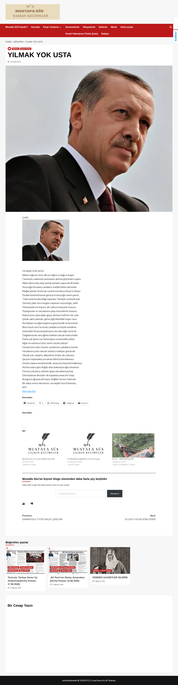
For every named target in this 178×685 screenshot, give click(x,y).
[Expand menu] (60, 27)
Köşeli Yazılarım (26, 567)
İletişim (105, 34)
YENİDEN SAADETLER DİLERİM (110, 577)
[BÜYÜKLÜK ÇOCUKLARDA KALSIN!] (43, 445)
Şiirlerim (103, 27)
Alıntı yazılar (126, 27)
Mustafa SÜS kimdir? (17, 27)
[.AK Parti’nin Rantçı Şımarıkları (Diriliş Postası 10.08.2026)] (68, 560)
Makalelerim (12, 570)
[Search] (170, 27)
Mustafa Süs (29, 391)
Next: (140, 517)
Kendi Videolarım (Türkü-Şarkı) (81, 34)
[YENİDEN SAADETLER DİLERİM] (110, 560)
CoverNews (96, 680)
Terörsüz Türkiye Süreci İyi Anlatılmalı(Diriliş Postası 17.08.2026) (22, 580)
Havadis (35, 27)
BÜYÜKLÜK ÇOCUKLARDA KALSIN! (38, 459)
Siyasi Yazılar (25, 49)
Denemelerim (72, 27)
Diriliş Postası (13, 567)
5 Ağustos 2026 (99, 581)
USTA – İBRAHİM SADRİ (123, 459)
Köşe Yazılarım (51, 27)
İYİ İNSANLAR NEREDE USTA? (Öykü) (83, 459)
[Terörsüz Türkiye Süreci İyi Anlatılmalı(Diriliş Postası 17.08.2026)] (26, 560)
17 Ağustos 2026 (15, 588)
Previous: (42, 517)
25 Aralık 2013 (15, 62)
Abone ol (114, 493)
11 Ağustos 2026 (57, 584)
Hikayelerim (89, 27)
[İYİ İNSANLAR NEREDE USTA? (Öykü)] (88, 445)
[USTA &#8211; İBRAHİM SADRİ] (133, 445)
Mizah (114, 27)
